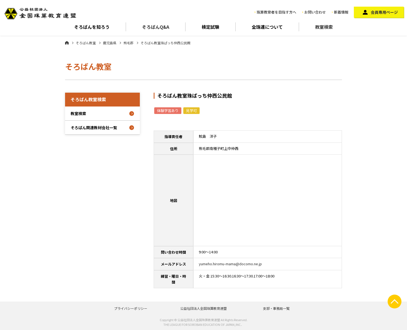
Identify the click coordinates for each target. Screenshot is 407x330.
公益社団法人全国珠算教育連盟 (203, 308)
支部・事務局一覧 (276, 308)
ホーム (67, 42)
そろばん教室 (86, 42)
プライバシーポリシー (130, 308)
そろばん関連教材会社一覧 (94, 127)
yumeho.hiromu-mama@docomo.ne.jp (230, 263)
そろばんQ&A (155, 27)
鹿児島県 (109, 42)
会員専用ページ (384, 12)
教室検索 (324, 27)
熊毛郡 (128, 42)
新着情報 (341, 12)
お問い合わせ (315, 12)
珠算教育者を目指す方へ (276, 12)
